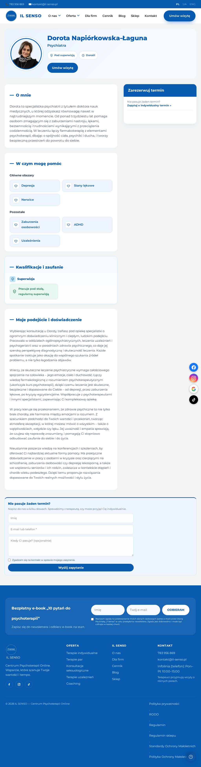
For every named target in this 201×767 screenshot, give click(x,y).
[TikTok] (193, 399)
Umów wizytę (179, 16)
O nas (52, 16)
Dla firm (91, 16)
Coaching (73, 683)
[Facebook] (193, 367)
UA (184, 4)
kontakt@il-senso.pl (172, 659)
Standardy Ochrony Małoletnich (172, 746)
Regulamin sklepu (162, 735)
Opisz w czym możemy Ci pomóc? (151, 300)
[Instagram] (193, 378)
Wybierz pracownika (142, 167)
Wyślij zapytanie (71, 567)
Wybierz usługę (138, 208)
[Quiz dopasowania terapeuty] (190, 756)
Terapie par (74, 659)
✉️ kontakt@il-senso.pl (43, 4)
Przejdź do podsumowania (160, 351)
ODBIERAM (175, 610)
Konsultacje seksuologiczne (77, 668)
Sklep (135, 16)
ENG (193, 4)
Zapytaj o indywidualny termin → (149, 105)
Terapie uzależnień (80, 677)
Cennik (107, 16)
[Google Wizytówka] (193, 388)
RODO (154, 714)
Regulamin (157, 725)
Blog (122, 16)
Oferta (71, 16)
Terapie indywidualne (82, 653)
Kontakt (151, 16)
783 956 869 (166, 653)
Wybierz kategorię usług (145, 186)
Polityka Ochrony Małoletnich (170, 757)
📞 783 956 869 (14, 4)
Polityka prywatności (164, 704)
